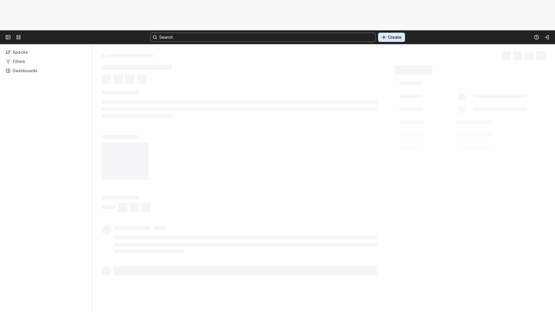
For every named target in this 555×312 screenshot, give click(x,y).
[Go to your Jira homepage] (26, 37)
